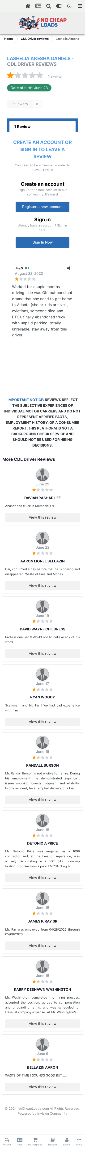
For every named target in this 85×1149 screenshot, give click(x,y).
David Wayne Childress (42, 629)
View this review (42, 517)
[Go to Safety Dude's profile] (42, 742)
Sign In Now (43, 242)
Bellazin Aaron (42, 1067)
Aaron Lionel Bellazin (42, 561)
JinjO (19, 268)
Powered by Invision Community (42, 1113)
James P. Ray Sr (42, 921)
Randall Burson (42, 765)
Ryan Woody (42, 697)
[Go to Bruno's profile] (42, 474)
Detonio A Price (42, 843)
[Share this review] (68, 268)
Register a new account (42, 206)
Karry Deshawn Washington (42, 989)
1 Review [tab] (22, 126)
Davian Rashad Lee (42, 498)
